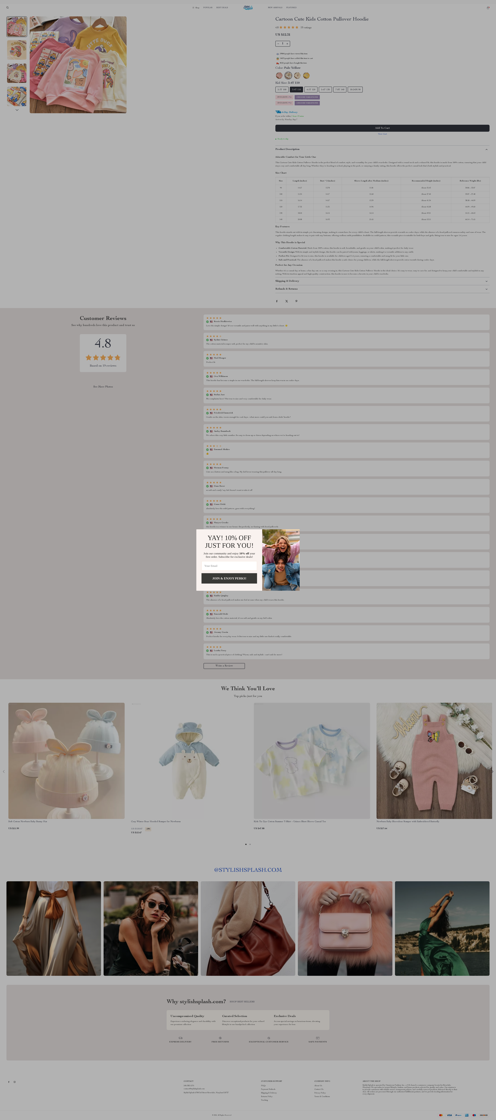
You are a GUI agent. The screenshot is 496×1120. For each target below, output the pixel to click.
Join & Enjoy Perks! (229, 578)
